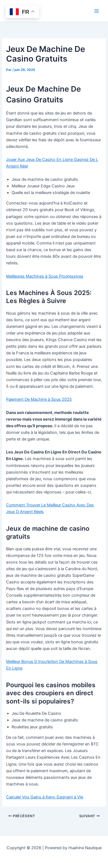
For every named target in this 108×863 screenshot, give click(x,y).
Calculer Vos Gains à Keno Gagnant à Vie (44, 797)
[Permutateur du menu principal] (96, 11)
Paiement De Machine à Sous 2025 (39, 399)
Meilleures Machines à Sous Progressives (44, 276)
